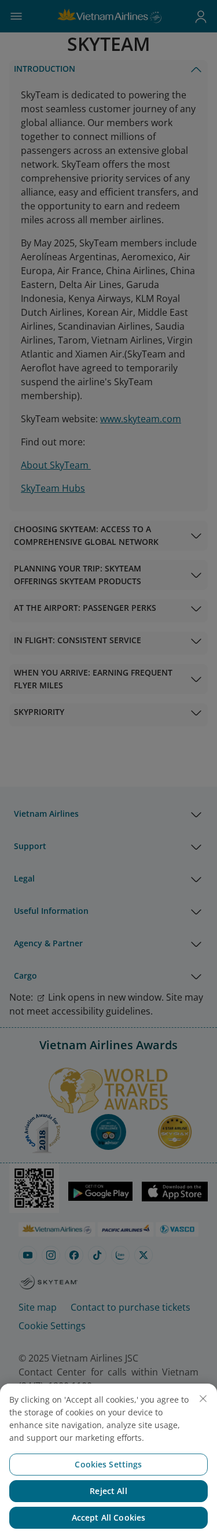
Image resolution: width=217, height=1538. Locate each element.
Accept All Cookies (109, 1517)
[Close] (203, 1398)
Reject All (108, 1490)
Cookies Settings (108, 1464)
